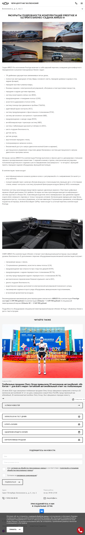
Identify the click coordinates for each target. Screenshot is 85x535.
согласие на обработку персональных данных (28, 468)
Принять (12, 529)
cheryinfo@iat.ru (52, 498)
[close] (83, 399)
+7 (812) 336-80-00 (11, 498)
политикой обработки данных (39, 516)
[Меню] (81, 3)
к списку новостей (12, 405)
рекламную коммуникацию (27, 475)
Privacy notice (78, 399)
